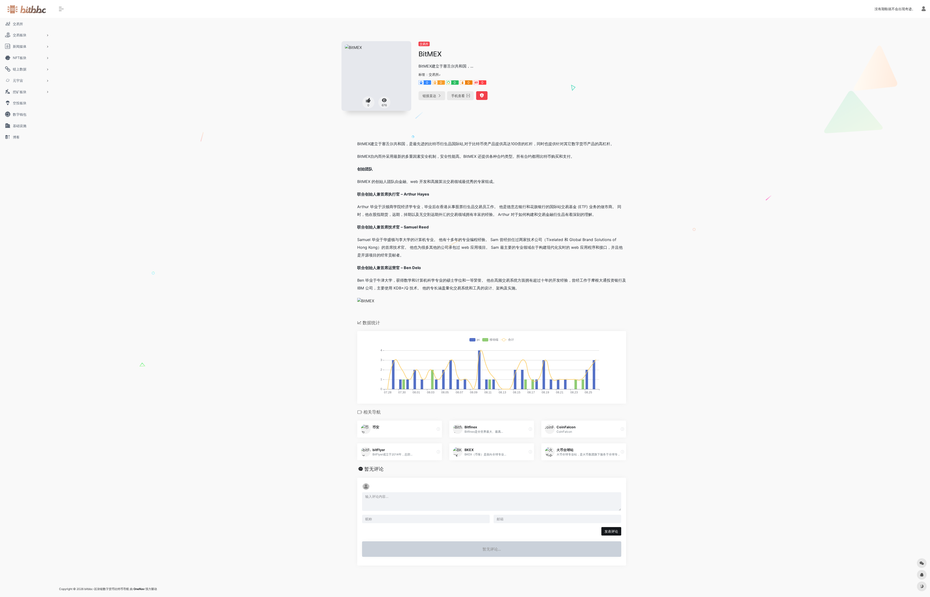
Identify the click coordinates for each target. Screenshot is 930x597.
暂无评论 (374, 469)
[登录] (923, 9)
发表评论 (611, 531)
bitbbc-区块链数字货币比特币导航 (106, 589)
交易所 (424, 44)
